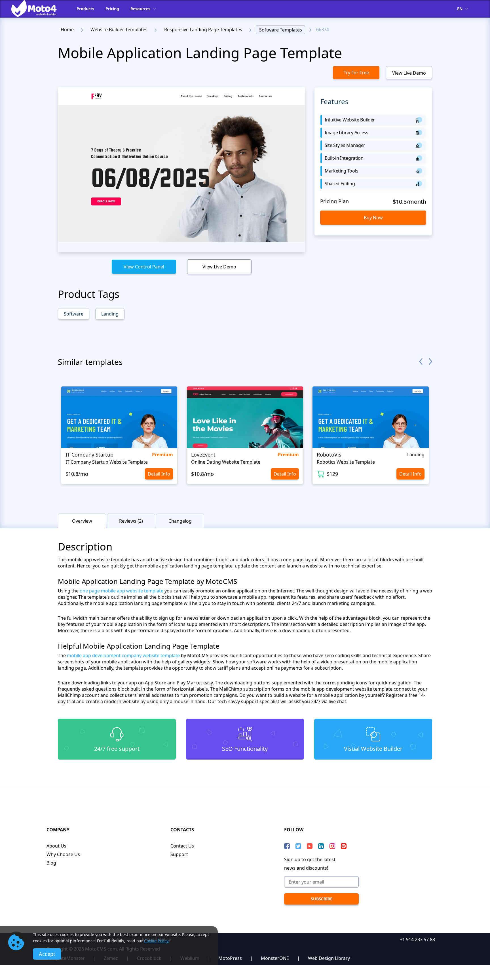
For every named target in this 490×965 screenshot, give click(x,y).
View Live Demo (409, 73)
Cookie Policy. (156, 940)
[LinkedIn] (321, 846)
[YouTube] (309, 846)
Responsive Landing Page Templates (203, 29)
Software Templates (280, 30)
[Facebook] (287, 846)
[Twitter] (298, 846)
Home (67, 29)
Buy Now (373, 218)
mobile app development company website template (123, 655)
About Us (56, 846)
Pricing (112, 8)
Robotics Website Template (346, 462)
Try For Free (356, 73)
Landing (110, 314)
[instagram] (332, 846)
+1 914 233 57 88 (417, 939)
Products (85, 8)
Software (73, 314)
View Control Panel (144, 267)
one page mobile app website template (121, 591)
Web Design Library (329, 958)
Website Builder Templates (118, 29)
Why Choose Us (63, 854)
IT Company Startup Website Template (107, 462)
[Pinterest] (344, 846)
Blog (51, 863)
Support (179, 854)
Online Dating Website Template (225, 462)
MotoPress (230, 958)
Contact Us (182, 846)
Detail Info (159, 474)
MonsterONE (275, 958)
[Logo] (38, 8)
